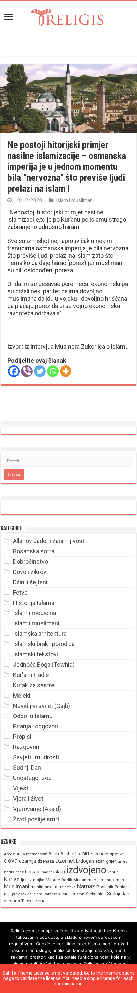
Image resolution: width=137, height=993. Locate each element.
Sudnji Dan (27, 767)
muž (59, 886)
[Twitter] (40, 371)
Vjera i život (28, 798)
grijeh (111, 861)
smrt (80, 894)
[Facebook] (14, 371)
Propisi (22, 736)
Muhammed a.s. (88, 879)
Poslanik (104, 886)
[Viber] (27, 371)
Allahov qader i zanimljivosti (49, 540)
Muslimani (16, 886)
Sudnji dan (118, 894)
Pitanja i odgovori (35, 726)
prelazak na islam (27, 894)
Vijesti (21, 788)
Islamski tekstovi (35, 654)
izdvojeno (86, 870)
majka (38, 879)
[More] (65, 371)
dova (11, 860)
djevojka (116, 854)
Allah (53, 853)
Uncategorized (32, 777)
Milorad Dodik (59, 879)
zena (40, 901)
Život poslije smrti (37, 819)
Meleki (21, 695)
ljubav (26, 880)
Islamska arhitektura (40, 633)
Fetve (20, 592)
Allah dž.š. (70, 853)
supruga (12, 900)
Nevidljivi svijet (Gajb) (41, 705)
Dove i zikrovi (30, 571)
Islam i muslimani (75, 200)
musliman (114, 879)
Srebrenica (96, 894)
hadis (9, 872)
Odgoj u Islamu (33, 716)
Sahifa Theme (17, 973)
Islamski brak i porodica (44, 643)
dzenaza (45, 861)
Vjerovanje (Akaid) (37, 808)
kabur (113, 872)
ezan (100, 861)
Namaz (86, 886)
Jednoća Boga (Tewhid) (44, 664)
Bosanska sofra (33, 551)
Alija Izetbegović (32, 854)
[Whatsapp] (53, 371)
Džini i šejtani (30, 582)
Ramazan (52, 894)
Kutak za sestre (33, 685)
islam (59, 872)
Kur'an (12, 879)
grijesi (123, 861)
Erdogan (85, 861)
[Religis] (68, 16)
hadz (19, 872)
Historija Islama (33, 602)
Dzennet (65, 861)
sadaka (68, 893)
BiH (85, 853)
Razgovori (26, 746)
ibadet (46, 872)
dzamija (27, 861)
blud (94, 854)
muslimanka (42, 887)
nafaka (70, 887)
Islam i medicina (34, 612)
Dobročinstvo (30, 561)
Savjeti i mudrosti (36, 757)
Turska (27, 901)
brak (104, 854)
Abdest (9, 854)
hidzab (32, 872)
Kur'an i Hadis (31, 674)
